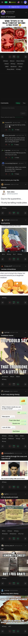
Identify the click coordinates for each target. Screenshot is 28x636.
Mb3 (7, 66)
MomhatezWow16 (9, 453)
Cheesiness (13, 533)
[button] (21, 2)
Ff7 (10, 626)
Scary (20, 66)
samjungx (6, 590)
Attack (7, 63)
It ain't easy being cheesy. (10, 394)
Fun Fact (21, 533)
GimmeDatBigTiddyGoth (11, 163)
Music (12, 376)
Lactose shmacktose (8, 269)
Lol (14, 254)
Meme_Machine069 (10, 135)
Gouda (4, 438)
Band (18, 376)
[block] (26, 12)
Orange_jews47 (8, 266)
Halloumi (11, 438)
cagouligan (8, 150)
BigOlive (6, 494)
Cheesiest (5, 533)
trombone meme (7, 335)
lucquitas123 (8, 122)
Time (24, 103)
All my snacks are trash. (9, 497)
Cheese (4, 436)
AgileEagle (6, 220)
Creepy (19, 69)
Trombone (5, 376)
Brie (17, 436)
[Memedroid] (5, 2)
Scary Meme (11, 69)
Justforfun (14, 66)
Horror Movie (20, 61)
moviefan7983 (10, 12)
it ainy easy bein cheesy (9, 593)
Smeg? (18, 438)
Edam (22, 436)
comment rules (19, 117)
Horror (12, 61)
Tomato (6, 61)
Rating (18, 103)
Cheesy (13, 63)
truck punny (5, 223)
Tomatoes (20, 63)
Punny (9, 254)
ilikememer (7, 184)
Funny (4, 441)
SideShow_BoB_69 (9, 545)
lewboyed (6, 391)
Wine (4, 531)
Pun (4, 254)
